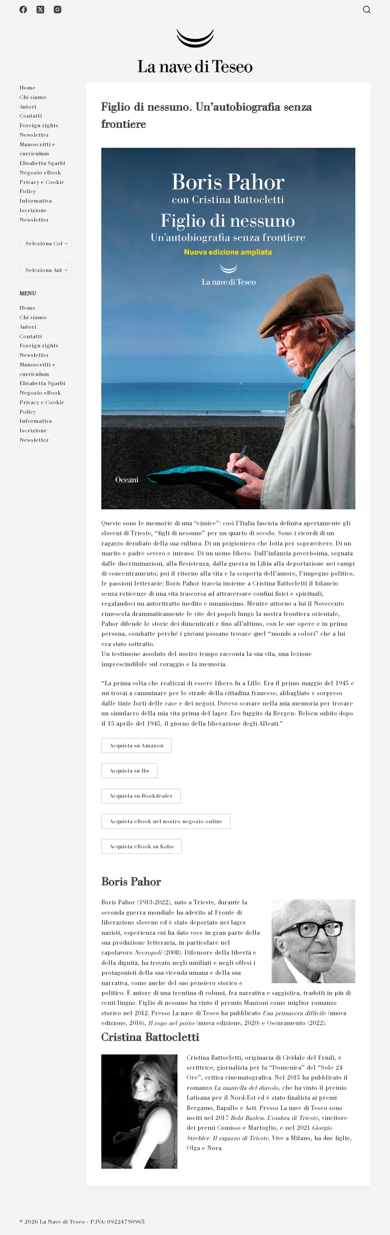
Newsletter (34, 134)
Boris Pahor (131, 881)
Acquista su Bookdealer (141, 795)
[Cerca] (367, 9)
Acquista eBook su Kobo (142, 846)
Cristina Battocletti (150, 1037)
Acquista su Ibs (129, 770)
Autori (27, 106)
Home (27, 87)
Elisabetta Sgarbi (42, 163)
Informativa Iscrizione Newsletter (35, 210)
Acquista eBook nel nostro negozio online (166, 821)
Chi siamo (32, 97)
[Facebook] (23, 9)
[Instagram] (57, 9)
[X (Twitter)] (40, 9)
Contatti (30, 115)
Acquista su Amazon (136, 745)
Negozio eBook (40, 172)
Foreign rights (38, 125)
